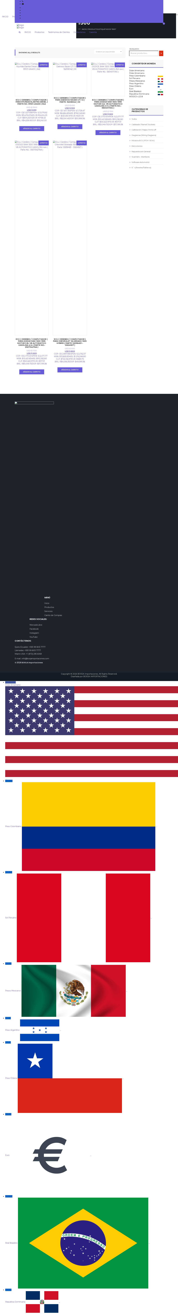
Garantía (25, 18)
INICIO (25, 7)
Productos (26, 10)
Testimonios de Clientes (33, 13)
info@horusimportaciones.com (38, 4)
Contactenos (28, 15)
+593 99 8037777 (32, 1)
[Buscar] (161, 53)
